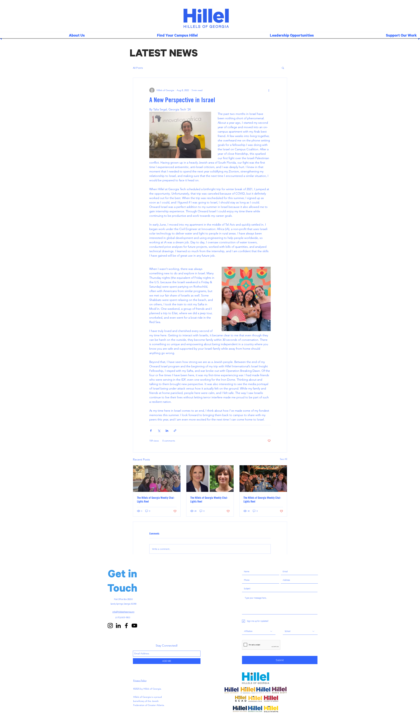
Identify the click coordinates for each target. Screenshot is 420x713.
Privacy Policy (140, 680)
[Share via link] (175, 430)
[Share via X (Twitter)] (158, 430)
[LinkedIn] (118, 625)
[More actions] (269, 90)
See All (283, 459)
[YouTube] (134, 625)
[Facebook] (126, 625)
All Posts (138, 67)
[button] (144, 35)
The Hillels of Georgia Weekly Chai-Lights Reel (156, 499)
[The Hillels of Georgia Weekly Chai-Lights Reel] (156, 478)
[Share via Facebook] (150, 430)
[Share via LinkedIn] (166, 430)
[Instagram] (110, 625)
